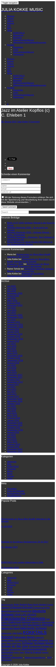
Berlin (16, 604)
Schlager (27, 643)
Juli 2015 (11, 434)
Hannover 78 (36, 622)
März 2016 (12, 415)
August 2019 (13, 341)
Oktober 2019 (13, 336)
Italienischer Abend (10, 628)
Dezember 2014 (14, 449)
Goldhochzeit (14, 622)
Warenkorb (18, 35)
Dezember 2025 (14, 293)
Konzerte (11, 469)
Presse (10, 476)
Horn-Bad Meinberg (31, 625)
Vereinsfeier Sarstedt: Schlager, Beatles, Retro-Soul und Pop (30, 270)
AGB (49, 657)
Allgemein (11, 461)
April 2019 (12, 351)
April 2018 (12, 372)
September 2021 (15, 324)
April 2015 (12, 439)
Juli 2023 (11, 307)
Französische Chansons (23, 618)
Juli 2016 (11, 406)
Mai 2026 (11, 291)
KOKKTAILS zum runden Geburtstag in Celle (22, 562)
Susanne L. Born (15, 264)
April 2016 (12, 413)
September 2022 (15, 317)
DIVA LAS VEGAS (25, 614)
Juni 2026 (11, 288)
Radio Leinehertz (40, 640)
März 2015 (12, 442)
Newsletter (18, 47)
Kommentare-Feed (16, 493)
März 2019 (12, 353)
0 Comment (34, 121)
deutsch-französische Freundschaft (16, 611)
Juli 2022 (11, 319)
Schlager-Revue (43, 643)
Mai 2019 (11, 348)
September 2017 (15, 382)
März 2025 (12, 300)
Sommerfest (7, 652)
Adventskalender (7, 605)
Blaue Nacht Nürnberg (37, 604)
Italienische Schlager (33, 628)
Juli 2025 (11, 298)
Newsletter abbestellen (12, 657)
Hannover (26, 622)
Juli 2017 (11, 387)
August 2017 (13, 384)
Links (15, 49)
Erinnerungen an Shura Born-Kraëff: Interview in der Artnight (29, 255)
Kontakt (10, 45)
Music (10, 471)
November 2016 (14, 401)
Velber (22, 652)
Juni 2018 (11, 367)
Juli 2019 (11, 343)
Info (9, 25)
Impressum (18, 54)
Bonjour (10, 16)
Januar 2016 (13, 420)
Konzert (7, 637)
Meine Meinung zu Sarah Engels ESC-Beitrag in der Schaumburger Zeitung (29, 243)
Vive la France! (33, 652)
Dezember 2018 (14, 355)
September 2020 (15, 327)
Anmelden (12, 488)
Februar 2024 (13, 303)
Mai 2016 (11, 411)
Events (10, 18)
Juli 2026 (11, 286)
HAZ (20, 625)
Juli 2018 (11, 365)
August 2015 (13, 432)
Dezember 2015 (14, 422)
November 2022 (14, 315)
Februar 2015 (13, 444)
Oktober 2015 (13, 427)
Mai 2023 (11, 312)
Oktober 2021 (13, 322)
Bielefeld (23, 604)
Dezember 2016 (14, 399)
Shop (9, 30)
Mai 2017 (11, 391)
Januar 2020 (13, 331)
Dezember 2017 (14, 375)
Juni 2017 (11, 389)
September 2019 (15, 339)
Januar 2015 (13, 446)
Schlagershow (35, 646)
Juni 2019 (11, 346)
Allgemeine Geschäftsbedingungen (29, 42)
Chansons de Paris (41, 607)
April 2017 (12, 394)
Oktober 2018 (13, 358)
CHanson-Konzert (21, 607)
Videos (10, 21)
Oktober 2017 (13, 379)
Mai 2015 (11, 437)
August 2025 (13, 295)
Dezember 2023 (14, 305)
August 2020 (13, 329)
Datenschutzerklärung (23, 40)
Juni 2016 (11, 408)
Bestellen (17, 37)
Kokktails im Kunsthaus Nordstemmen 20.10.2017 (25, 274)
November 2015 (14, 425)
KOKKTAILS (18, 33)
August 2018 (13, 363)
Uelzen (16, 652)
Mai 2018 (11, 370)
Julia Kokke (22, 121)
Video (10, 478)
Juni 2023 (11, 310)
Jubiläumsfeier (6, 633)
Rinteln (18, 643)
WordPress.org (14, 496)
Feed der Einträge (15, 491)
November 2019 (14, 334)
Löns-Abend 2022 (20, 640)
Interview (47, 624)
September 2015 (15, 430)
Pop (29, 640)
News (9, 473)
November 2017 (14, 377)
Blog (9, 28)
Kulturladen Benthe (24, 637)
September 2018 (15, 360)
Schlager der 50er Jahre (14, 646)
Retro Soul (11, 643)
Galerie (10, 23)
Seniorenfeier (15, 649)
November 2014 (14, 451)
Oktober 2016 (13, 403)
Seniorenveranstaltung (34, 649)
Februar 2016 (13, 418)
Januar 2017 (13, 396)
